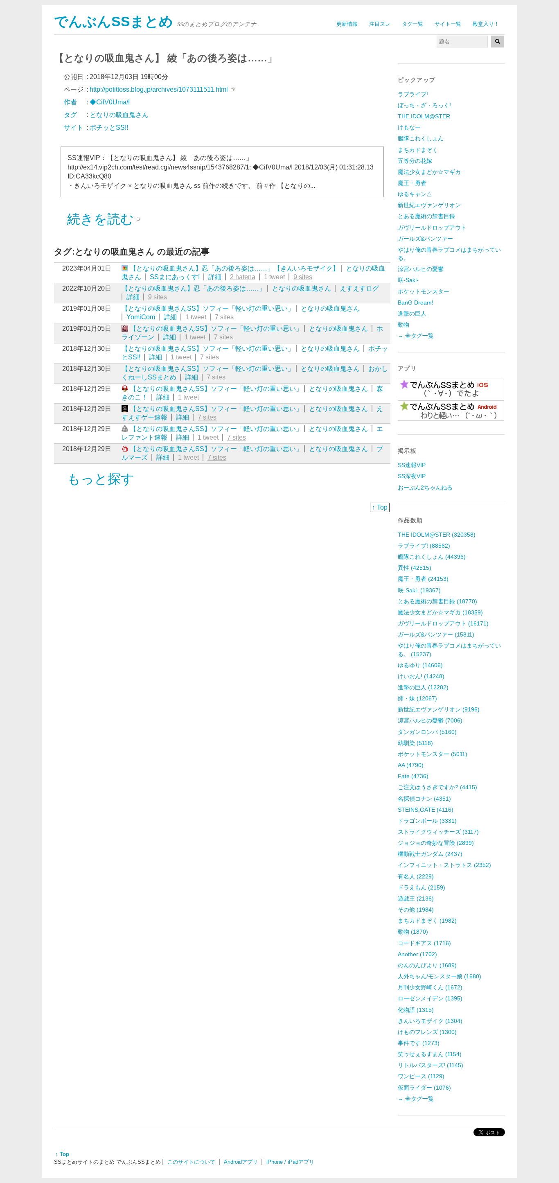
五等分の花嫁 (415, 161)
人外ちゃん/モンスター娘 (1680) (439, 976)
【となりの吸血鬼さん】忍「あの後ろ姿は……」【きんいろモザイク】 (234, 268)
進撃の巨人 (412, 313)
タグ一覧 (412, 24)
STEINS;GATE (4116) (425, 809)
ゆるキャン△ (415, 194)
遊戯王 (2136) (416, 898)
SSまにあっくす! (175, 276)
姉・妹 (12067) (417, 698)
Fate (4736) (413, 776)
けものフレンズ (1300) (427, 1032)
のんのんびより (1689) (427, 965)
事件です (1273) (419, 1043)
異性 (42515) (414, 567)
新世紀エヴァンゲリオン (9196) (439, 709)
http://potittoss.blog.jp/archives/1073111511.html (159, 89)
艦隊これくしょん (421, 138)
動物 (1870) (413, 931)
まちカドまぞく (418, 150)
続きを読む (100, 219)
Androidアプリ (241, 1162)
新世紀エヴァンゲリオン (429, 205)
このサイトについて (191, 1162)
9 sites (302, 276)
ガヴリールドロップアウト (432, 227)
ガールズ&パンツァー (425, 238)
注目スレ (379, 24)
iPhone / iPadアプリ (290, 1162)
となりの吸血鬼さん (301, 288)
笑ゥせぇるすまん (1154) (430, 1054)
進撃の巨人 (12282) (423, 687)
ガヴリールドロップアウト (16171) (443, 623)
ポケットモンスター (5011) (432, 754)
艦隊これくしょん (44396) (432, 556)
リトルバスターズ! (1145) (430, 1065)
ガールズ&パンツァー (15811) (436, 634)
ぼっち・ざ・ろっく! (424, 105)
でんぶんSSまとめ (113, 21)
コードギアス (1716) (424, 943)
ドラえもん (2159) (421, 887)
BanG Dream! (415, 302)
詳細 (214, 276)
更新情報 (347, 24)
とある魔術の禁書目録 (426, 216)
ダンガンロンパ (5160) (427, 732)
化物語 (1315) (416, 1010)
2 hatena (242, 276)
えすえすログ (359, 288)
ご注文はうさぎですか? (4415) (437, 787)
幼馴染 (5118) (415, 743)
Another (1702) (417, 954)
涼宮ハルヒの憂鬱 (421, 269)
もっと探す (100, 479)
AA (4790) (411, 765)
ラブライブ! (413, 94)
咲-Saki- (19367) (419, 590)
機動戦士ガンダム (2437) (430, 854)
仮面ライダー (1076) (424, 1087)
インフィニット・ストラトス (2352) (444, 865)
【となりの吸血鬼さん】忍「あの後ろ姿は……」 (194, 288)
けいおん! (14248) (421, 676)
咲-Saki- (408, 280)
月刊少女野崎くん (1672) (430, 987)
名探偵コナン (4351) (424, 798)
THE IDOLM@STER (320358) (437, 534)
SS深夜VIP (412, 476)
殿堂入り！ (486, 24)
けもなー (409, 127)
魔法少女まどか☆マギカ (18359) (440, 612)
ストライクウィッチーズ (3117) (438, 832)
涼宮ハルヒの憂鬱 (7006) (430, 720)
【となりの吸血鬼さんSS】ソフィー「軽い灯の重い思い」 (208, 308)
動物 (403, 324)
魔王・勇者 (412, 183)
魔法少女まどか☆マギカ (429, 172)
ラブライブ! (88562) (424, 545)
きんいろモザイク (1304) (430, 1021)
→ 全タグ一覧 (416, 335)
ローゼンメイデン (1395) (430, 998)
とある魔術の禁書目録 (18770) (437, 601)
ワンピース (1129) (421, 1076)
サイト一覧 (448, 24)
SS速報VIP (412, 465)
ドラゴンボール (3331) (427, 820)
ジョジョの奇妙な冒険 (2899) (436, 843)
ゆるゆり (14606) (420, 665)
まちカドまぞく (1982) (427, 920)
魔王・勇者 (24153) (423, 579)
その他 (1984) (416, 909)
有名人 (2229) (416, 876)
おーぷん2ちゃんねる (425, 487)
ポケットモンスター (423, 291)
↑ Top (380, 507)
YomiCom (140, 317)
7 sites (224, 317)
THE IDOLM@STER (424, 116)
